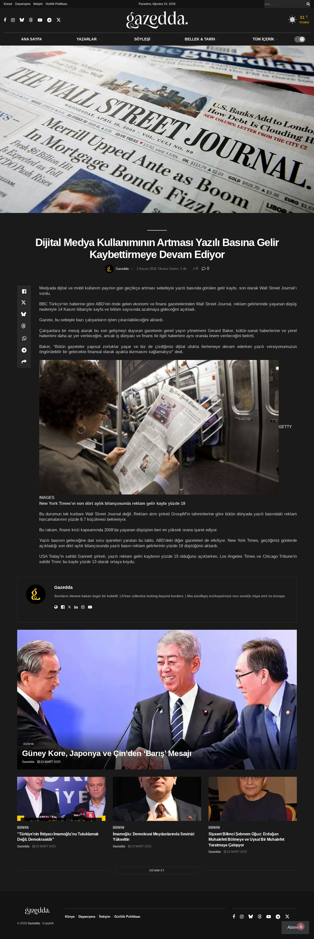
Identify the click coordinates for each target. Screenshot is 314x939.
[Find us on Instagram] (13, 20)
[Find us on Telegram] (49, 20)
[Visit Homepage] (157, 20)
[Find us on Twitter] (58, 20)
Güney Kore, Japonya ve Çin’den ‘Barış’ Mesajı (106, 753)
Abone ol (295, 927)
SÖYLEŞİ (142, 39)
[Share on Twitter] (24, 303)
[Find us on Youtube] (40, 20)
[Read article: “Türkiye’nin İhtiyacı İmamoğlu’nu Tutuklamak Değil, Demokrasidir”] (61, 799)
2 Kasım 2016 (147, 269)
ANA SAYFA (31, 39)
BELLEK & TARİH (200, 39)
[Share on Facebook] (24, 291)
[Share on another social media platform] (24, 362)
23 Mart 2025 (50, 762)
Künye (8, 4)
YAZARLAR (87, 39)
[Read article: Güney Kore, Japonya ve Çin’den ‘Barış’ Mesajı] (157, 699)
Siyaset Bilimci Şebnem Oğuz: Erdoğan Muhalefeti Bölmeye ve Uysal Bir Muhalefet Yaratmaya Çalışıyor (246, 839)
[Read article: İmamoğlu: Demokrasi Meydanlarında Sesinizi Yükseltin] (157, 799)
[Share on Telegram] (24, 350)
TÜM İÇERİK (263, 39)
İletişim (38, 4)
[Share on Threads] (24, 327)
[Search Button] (307, 4)
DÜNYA (29, 743)
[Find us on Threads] (31, 20)
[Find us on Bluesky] (22, 20)
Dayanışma (22, 4)
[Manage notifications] (301, 926)
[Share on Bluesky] (24, 315)
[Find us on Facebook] (5, 20)
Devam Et (157, 870)
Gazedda (122, 269)
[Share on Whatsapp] (24, 338)
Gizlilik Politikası (56, 4)
